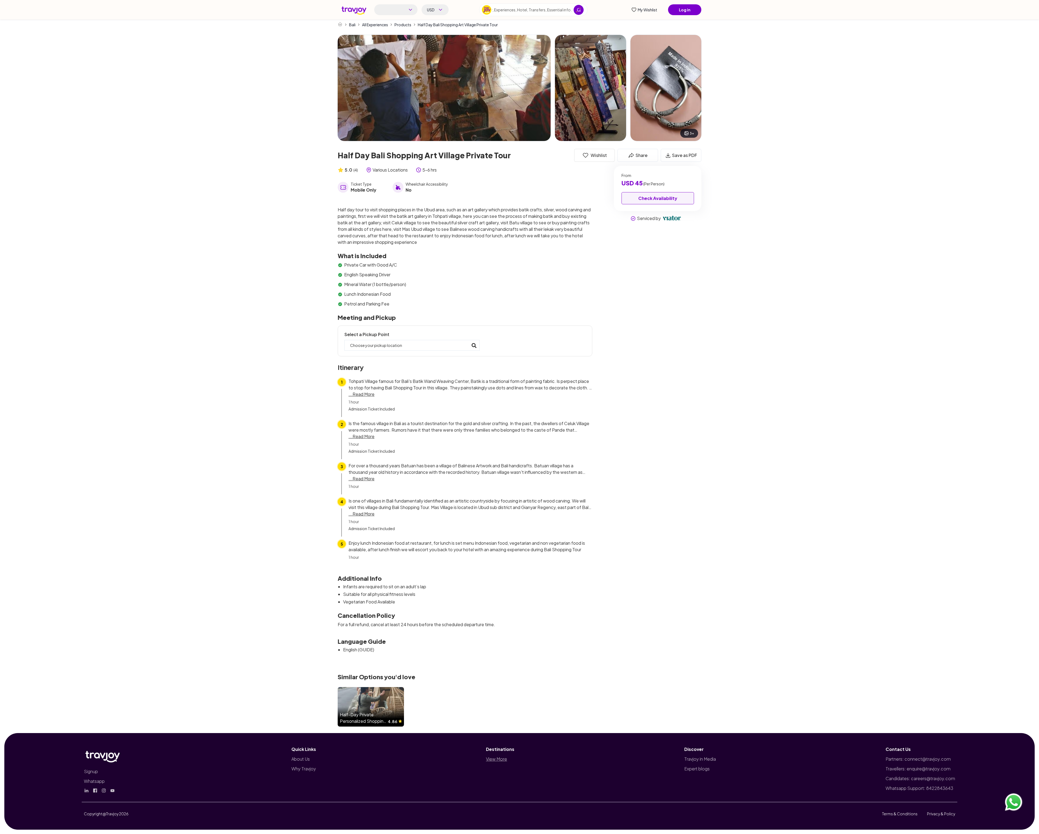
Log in (685, 9)
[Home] (340, 24)
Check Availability (657, 198)
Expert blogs (697, 768)
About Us (300, 759)
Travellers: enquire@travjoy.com (918, 768)
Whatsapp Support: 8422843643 (919, 788)
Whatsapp (94, 781)
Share (641, 155)
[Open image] (444, 88)
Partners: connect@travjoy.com (918, 759)
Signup (91, 771)
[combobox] (395, 9)
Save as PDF (684, 155)
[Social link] (86, 790)
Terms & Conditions (900, 813)
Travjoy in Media (700, 759)
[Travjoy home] (103, 755)
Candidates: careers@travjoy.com (920, 778)
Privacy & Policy (941, 813)
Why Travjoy (303, 768)
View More (496, 759)
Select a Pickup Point (366, 334)
